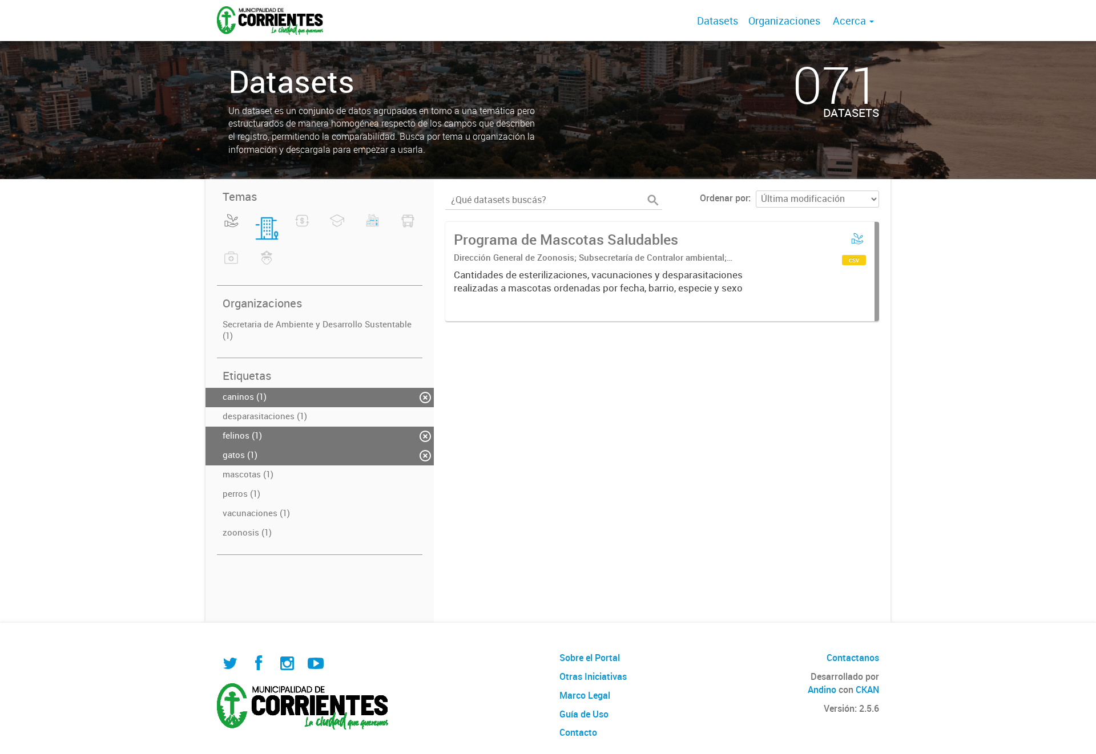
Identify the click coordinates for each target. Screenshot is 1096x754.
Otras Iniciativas (593, 676)
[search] (653, 200)
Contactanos (853, 657)
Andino (822, 689)
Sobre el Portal (589, 657)
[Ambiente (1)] (231, 227)
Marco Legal (584, 695)
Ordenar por (724, 198)
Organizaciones (784, 20)
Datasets (717, 20)
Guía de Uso (584, 714)
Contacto (578, 732)
